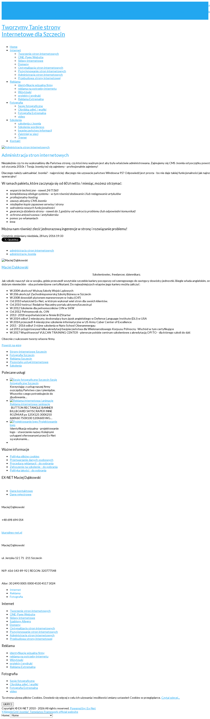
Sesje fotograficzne (22, 680)
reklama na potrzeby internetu (29, 656)
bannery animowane (77, 5)
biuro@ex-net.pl (12, 532)
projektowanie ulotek (154, 11)
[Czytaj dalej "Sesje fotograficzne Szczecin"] (30, 379)
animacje (62, 5)
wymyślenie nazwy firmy (156, 18)
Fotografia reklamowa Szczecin (158, 4)
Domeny (15, 624)
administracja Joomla (12, 5)
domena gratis (96, 5)
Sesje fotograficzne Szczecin (33, 381)
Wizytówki (16, 660)
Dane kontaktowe (21, 491)
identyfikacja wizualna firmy (27, 653)
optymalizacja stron (19, 11)
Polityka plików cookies (24, 456)
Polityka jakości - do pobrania (28, 470)
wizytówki (139, 18)
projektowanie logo (95, 11)
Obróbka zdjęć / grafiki (24, 684)
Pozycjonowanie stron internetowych (34, 631)
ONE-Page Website (22, 614)
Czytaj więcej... (170, 697)
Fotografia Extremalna (24, 687)
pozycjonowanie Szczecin (66, 11)
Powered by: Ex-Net (83, 708)
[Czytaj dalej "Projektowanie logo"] (24, 421)
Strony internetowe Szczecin (34, 17)
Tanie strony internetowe (92, 16)
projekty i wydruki (21, 663)
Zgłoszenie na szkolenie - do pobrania (34, 467)
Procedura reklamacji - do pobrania (32, 463)
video (13, 691)
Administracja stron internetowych (32, 635)
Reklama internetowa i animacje (30, 404)
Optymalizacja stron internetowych (32, 628)
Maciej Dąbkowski (15, 267)
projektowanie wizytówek (184, 11)
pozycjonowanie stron (39, 11)
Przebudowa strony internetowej (31, 638)
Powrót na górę (11, 345)
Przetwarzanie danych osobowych (31, 460)
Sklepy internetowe (22, 618)
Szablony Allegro (20, 621)
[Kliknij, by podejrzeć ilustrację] (26, 147)
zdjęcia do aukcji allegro (180, 18)
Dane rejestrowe (20, 494)
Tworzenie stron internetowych (30, 611)
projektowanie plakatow (124, 11)
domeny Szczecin (117, 5)
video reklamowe (125, 18)
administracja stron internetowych (40, 5)
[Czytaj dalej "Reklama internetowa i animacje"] (31, 400)
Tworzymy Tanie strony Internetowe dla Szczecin (33, 31)
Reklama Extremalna (22, 667)
